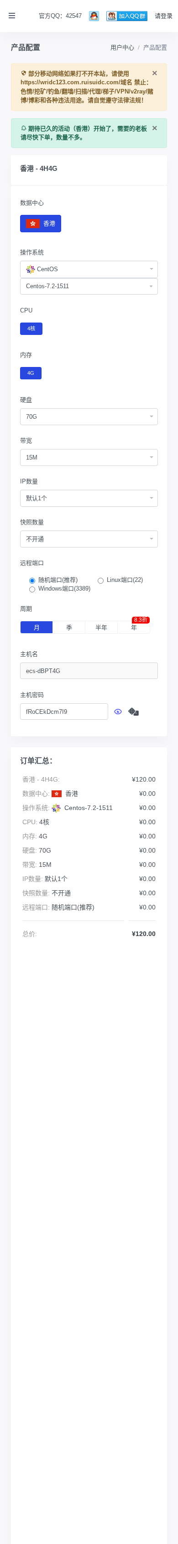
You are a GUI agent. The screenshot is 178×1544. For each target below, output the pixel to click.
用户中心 (122, 47)
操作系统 (32, 252)
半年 (101, 627)
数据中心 (32, 202)
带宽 (26, 440)
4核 (31, 328)
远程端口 (32, 562)
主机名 (29, 654)
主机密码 (32, 694)
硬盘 (26, 399)
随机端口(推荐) (58, 579)
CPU (26, 310)
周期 (26, 608)
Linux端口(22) (125, 579)
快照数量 (32, 522)
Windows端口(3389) (64, 588)
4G (30, 373)
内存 (26, 354)
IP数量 (29, 481)
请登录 (164, 15)
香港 (48, 223)
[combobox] (89, 269)
